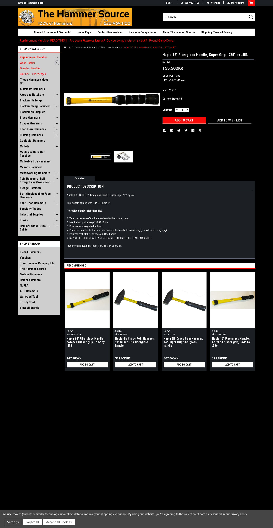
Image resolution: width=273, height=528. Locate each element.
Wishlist (215, 2)
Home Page (84, 32)
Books (24, 220)
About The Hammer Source (179, 32)
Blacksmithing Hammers (35, 106)
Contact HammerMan (110, 32)
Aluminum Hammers (32, 89)
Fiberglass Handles (30, 68)
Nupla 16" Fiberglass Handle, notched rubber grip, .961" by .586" (231, 342)
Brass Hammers (30, 117)
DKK (168, 2)
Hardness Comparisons (142, 32)
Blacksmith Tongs (31, 100)
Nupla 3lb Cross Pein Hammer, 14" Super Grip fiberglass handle (183, 342)
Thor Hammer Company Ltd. (37, 263)
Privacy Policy (239, 514)
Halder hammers (30, 280)
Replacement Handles (34, 57)
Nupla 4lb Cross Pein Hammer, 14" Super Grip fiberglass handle (135, 342)
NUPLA (24, 285)
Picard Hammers (30, 252)
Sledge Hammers (31, 188)
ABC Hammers (29, 291)
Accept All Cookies (59, 522)
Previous (68, 99)
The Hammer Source (33, 269)
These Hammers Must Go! (34, 81)
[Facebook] (164, 130)
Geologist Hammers (32, 140)
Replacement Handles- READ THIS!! (43, 40)
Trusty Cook (27, 302)
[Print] (178, 130)
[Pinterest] (200, 130)
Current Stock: (172, 98)
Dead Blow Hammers (33, 129)
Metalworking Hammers (35, 173)
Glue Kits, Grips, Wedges (33, 74)
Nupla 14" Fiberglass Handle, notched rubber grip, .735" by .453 (86, 342)
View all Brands (29, 308)
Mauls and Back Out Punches (32, 153)
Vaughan (25, 257)
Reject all (32, 522)
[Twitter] (185, 130)
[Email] (171, 130)
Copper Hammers (31, 123)
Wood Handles (27, 63)
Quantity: (167, 109)
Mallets (24, 146)
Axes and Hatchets (32, 94)
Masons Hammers (31, 167)
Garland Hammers (31, 274)
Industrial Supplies (31, 214)
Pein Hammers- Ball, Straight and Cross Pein (35, 180)
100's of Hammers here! (31, 2)
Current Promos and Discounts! (52, 32)
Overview (79, 178)
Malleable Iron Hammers (35, 161)
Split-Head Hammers (33, 203)
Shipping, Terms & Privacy (217, 32)
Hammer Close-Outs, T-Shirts (35, 227)
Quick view (87, 325)
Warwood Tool (29, 296)
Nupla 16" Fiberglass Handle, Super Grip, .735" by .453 (150, 47)
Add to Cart (87, 364)
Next (156, 99)
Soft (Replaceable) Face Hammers (35, 195)
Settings (13, 522)
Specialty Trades (30, 208)
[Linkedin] (192, 130)
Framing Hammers (31, 135)
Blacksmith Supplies (32, 112)
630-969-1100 (191, 2)
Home (67, 47)
